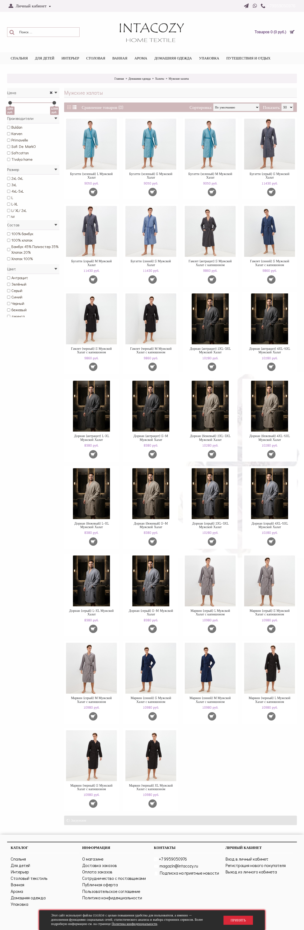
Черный (17, 303)
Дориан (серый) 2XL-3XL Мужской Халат (210, 525)
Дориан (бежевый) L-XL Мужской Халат (91, 525)
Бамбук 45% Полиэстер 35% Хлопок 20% (34, 249)
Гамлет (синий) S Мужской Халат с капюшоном (269, 263)
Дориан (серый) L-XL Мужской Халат (91, 612)
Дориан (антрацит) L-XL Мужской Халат (91, 437)
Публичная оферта (100, 884)
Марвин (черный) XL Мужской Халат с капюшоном (151, 787)
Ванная (17, 884)
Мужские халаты (179, 78)
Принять (238, 920)
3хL (14, 184)
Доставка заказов (99, 865)
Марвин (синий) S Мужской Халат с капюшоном (151, 699)
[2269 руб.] (10, 103)
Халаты (159, 78)
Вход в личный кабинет (246, 859)
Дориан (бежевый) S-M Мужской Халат (151, 525)
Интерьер (20, 872)
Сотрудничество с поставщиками (114, 878)
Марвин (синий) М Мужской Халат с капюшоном (210, 699)
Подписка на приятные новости (189, 873)
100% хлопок (22, 240)
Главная (119, 78)
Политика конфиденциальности (112, 898)
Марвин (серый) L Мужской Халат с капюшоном (210, 612)
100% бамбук (22, 233)
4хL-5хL (17, 191)
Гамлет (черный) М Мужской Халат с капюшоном (151, 350)
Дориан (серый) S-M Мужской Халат (151, 612)
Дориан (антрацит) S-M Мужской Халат (150, 437)
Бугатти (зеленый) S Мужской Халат (150, 175)
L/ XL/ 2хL (19, 210)
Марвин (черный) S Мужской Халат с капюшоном (91, 787)
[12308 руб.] (54, 103)
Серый (16, 290)
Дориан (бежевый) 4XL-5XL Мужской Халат (269, 437)
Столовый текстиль (29, 878)
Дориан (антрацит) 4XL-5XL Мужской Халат (269, 350)
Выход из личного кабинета (251, 872)
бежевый (19, 309)
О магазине (92, 859)
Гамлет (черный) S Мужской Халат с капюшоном (91, 350)
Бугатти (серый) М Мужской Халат (91, 263)
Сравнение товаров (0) (102, 107)
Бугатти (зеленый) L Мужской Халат (91, 175)
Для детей (20, 865)
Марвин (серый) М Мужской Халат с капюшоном (91, 699)
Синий (16, 296)
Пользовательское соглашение (111, 891)
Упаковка (19, 904)
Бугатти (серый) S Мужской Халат (270, 175)
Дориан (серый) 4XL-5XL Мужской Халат (270, 525)
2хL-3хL (17, 178)
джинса (18, 316)
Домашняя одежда (139, 78)
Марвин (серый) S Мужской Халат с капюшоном (270, 612)
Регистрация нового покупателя (255, 865)
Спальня (18, 859)
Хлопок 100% (22, 258)
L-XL (14, 203)
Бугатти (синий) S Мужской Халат (151, 263)
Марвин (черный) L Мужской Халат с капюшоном (269, 699)
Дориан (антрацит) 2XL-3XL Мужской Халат (210, 350)
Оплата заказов (97, 872)
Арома (17, 891)
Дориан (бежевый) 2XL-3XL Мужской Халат (210, 437)
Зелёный (18, 284)
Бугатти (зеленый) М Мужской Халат (210, 175)
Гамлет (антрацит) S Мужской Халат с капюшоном (210, 263)
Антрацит (19, 277)
